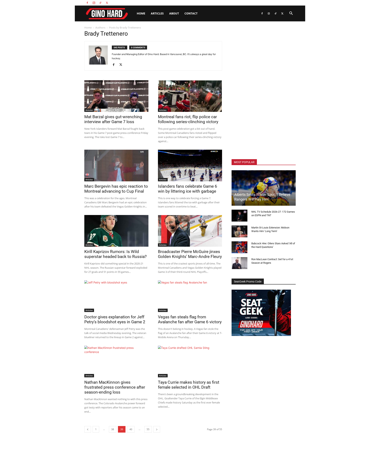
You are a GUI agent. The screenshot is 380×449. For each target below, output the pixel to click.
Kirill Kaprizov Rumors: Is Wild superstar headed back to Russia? (115, 254)
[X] (107, 3)
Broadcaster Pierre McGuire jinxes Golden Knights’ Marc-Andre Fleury (190, 254)
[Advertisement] (263, 91)
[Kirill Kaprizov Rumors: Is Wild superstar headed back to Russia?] (116, 231)
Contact (191, 13)
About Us (259, 2)
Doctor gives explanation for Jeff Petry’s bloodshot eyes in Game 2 (114, 319)
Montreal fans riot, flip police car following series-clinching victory (188, 119)
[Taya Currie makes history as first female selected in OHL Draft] (190, 361)
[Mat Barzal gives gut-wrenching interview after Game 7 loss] (116, 96)
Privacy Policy (288, 2)
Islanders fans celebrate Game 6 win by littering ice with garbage (187, 189)
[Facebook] (87, 3)
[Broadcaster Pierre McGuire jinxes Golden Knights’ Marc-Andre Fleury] (190, 231)
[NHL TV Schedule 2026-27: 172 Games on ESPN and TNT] (239, 216)
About (174, 13)
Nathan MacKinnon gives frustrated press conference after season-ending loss (114, 387)
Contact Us (272, 2)
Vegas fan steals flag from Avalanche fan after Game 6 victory (190, 319)
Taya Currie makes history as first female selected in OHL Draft (188, 385)
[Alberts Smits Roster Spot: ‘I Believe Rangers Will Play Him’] (264, 188)
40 (130, 429)
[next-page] (156, 429)
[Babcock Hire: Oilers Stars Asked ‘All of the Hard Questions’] (239, 247)
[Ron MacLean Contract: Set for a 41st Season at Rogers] (239, 263)
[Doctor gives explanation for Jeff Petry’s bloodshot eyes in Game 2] (116, 296)
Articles (157, 13)
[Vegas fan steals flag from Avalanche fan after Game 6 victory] (190, 296)
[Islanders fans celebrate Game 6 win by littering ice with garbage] (190, 165)
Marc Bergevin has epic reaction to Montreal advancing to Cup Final (116, 189)
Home (141, 13)
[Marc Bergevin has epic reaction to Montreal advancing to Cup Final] (116, 165)
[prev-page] (87, 429)
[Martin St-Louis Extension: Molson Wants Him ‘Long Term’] (239, 231)
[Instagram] (94, 3)
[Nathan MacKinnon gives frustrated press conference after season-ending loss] (116, 361)
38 (112, 429)
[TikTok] (100, 3)
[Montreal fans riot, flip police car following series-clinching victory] (190, 96)
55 (148, 429)
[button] (291, 14)
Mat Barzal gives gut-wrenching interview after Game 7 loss (113, 119)
